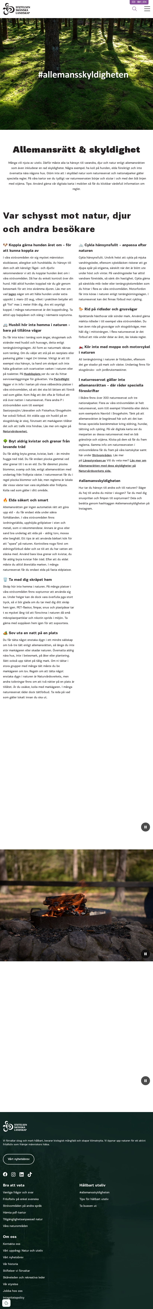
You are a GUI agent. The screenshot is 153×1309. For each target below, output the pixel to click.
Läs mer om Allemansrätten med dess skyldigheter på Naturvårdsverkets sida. (112, 466)
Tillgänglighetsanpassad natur (23, 1219)
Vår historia (10, 1264)
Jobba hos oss (13, 1291)
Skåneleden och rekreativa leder (24, 1277)
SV (139, 2)
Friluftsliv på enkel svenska (21, 1199)
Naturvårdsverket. (15, 431)
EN (144, 2)
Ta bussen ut (88, 1206)
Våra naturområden (15, 1226)
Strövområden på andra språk (22, 1206)
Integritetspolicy (13, 1297)
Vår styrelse (10, 1284)
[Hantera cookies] (6, 1303)
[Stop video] (145, 827)
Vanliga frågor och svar (18, 1192)
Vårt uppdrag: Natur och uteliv (23, 1250)
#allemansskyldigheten (94, 1192)
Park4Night (61, 379)
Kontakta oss (11, 1244)
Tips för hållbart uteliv (94, 1199)
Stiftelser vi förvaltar (16, 1270)
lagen (12, 294)
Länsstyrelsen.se (94, 460)
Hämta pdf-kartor (14, 1212)
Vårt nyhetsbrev (18, 1159)
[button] (134, 9)
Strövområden (102, 455)
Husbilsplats (32, 374)
